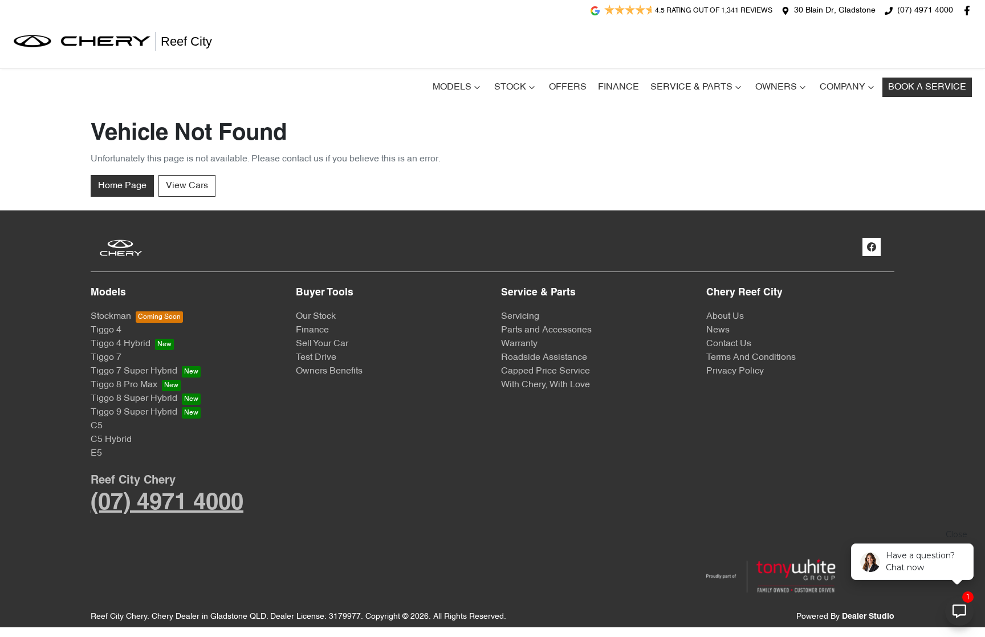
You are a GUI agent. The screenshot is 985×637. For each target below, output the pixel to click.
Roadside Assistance (544, 357)
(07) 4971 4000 (925, 10)
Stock (510, 87)
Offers (568, 87)
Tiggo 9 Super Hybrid (134, 412)
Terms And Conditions (751, 357)
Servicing (520, 316)
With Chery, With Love (545, 384)
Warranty (519, 343)
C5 (97, 426)
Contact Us (728, 343)
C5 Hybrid (111, 439)
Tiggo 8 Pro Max (124, 384)
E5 (96, 453)
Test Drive (316, 357)
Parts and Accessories (546, 330)
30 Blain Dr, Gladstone (835, 10)
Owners (776, 87)
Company (842, 87)
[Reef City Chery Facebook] (969, 10)
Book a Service (927, 87)
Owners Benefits (329, 371)
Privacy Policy (735, 371)
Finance (618, 87)
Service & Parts (691, 87)
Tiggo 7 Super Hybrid (134, 371)
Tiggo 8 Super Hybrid (134, 398)
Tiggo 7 (106, 357)
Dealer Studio (868, 616)
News (718, 330)
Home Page (122, 185)
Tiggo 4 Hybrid (120, 343)
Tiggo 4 (106, 330)
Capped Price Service (545, 371)
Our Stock (316, 316)
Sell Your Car (322, 343)
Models (452, 87)
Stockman (111, 316)
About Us (725, 316)
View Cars (187, 185)
